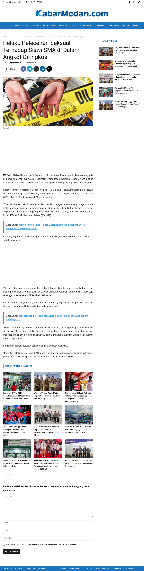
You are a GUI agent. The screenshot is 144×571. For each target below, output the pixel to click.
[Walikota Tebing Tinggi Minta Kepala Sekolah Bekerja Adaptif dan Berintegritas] (48, 381)
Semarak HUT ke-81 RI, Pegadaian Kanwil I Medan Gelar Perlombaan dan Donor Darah (16, 396)
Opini (135, 25)
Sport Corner (113, 25)
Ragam (62, 25)
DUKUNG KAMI (129, 568)
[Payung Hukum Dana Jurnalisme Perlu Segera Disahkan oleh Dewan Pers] (106, 51)
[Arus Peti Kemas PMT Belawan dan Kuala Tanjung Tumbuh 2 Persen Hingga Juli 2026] (79, 414)
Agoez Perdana (16, 62)
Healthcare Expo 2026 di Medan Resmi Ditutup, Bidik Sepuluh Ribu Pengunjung (79, 463)
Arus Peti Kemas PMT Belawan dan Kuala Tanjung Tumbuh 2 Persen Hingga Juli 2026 (78, 429)
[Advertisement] (48, 152)
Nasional (35, 25)
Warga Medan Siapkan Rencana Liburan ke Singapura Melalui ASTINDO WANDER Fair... (127, 77)
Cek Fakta (100, 25)
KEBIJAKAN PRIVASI (101, 568)
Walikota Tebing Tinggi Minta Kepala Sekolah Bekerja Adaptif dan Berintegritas (47, 396)
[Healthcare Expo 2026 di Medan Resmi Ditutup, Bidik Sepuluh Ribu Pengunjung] (79, 448)
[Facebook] (129, 2)
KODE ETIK (88, 568)
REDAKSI (63, 568)
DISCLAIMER (116, 568)
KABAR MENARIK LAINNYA (18, 366)
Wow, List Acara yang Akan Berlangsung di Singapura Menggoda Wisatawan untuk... (126, 63)
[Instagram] (134, 2)
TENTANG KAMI (75, 568)
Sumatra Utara (19, 25)
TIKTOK (29, 2)
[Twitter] (139, 2)
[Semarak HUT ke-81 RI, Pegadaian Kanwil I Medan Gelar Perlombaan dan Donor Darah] (17, 381)
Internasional (49, 25)
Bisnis (73, 25)
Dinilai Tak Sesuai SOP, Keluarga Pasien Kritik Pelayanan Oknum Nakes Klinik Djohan (16, 463)
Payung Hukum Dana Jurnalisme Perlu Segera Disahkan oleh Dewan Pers (128, 50)
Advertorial (84, 25)
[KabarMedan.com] (72, 13)
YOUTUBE (38, 2)
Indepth (126, 25)
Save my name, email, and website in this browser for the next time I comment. (41, 545)
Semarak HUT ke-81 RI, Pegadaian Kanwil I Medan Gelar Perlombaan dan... (127, 90)
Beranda (6, 36)
